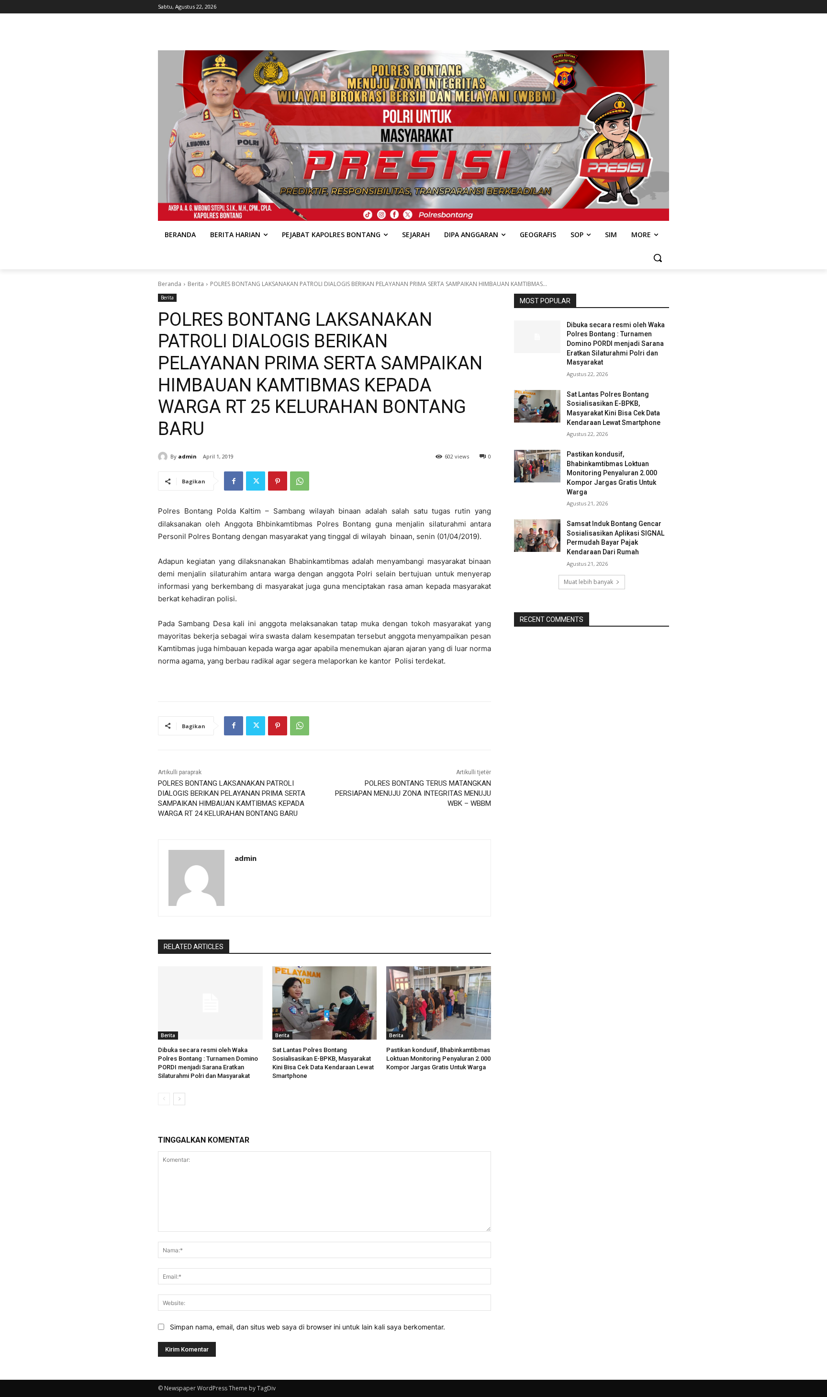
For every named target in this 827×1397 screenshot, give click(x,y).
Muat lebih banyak (588, 582)
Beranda (169, 284)
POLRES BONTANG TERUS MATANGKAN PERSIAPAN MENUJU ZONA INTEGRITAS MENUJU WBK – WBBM (413, 793)
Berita (196, 284)
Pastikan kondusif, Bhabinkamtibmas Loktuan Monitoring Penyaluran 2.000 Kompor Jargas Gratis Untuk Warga (438, 1058)
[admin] (164, 456)
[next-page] (179, 1099)
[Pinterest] (277, 481)
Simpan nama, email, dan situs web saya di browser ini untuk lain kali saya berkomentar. (307, 1327)
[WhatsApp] (299, 481)
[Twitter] (255, 481)
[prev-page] (164, 1099)
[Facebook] (233, 481)
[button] (657, 257)
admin (187, 456)
